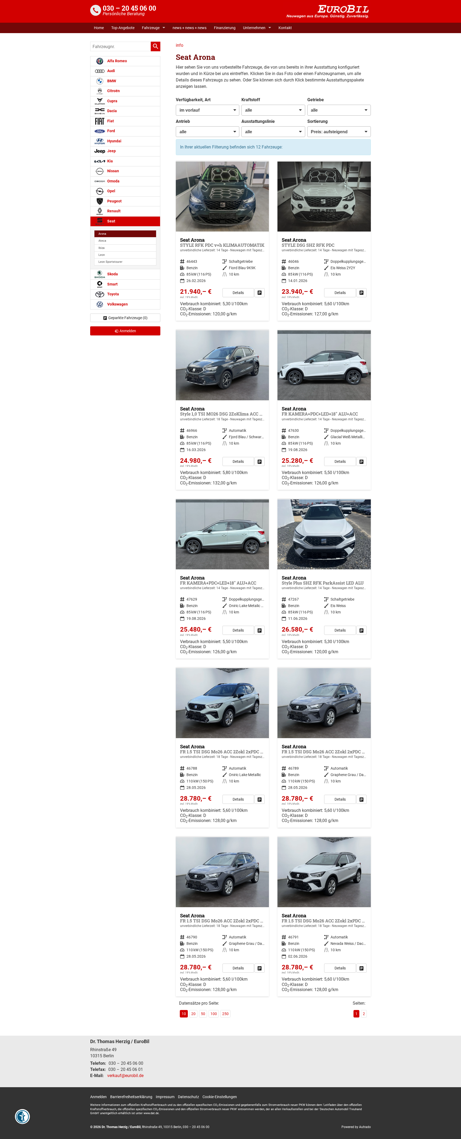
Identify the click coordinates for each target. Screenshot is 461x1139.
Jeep (111, 151)
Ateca (102, 240)
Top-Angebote (122, 28)
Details (238, 293)
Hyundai (113, 141)
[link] (260, 292)
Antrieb (183, 121)
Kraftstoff (250, 99)
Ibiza (101, 248)
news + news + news (189, 28)
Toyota (112, 294)
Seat (110, 221)
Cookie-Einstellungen (219, 1097)
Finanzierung (225, 28)
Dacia (111, 111)
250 (225, 1014)
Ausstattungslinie (258, 121)
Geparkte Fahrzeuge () (128, 318)
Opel (110, 191)
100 (213, 1014)
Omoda (113, 181)
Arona (102, 234)
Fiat (110, 121)
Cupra (111, 101)
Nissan (112, 171)
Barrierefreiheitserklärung (131, 1097)
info (179, 45)
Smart (112, 284)
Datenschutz (188, 1097)
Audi (110, 71)
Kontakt (285, 28)
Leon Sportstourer (110, 262)
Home (99, 28)
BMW (111, 81)
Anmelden (98, 1097)
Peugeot (114, 201)
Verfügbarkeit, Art (193, 99)
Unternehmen (254, 28)
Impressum (165, 1097)
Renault (113, 211)
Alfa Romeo (116, 61)
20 (193, 1014)
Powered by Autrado (356, 1127)
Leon (101, 255)
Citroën (113, 91)
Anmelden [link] (128, 331)
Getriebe (315, 99)
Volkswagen (117, 304)
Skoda (112, 274)
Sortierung (317, 121)
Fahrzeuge (151, 28)
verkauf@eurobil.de (125, 1075)
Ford (110, 131)
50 (203, 1014)
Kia (109, 161)
